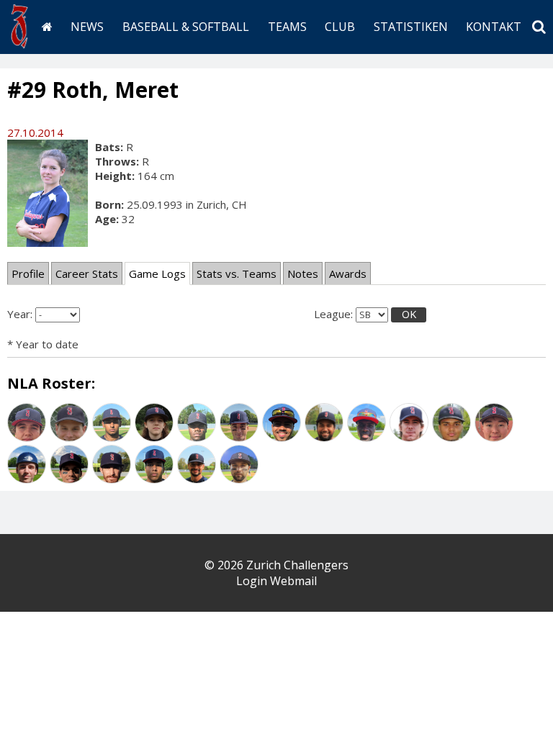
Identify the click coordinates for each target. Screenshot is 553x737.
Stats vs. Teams (236, 273)
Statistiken (411, 27)
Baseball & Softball (185, 27)
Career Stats (86, 273)
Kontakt (493, 27)
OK (409, 314)
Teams (287, 27)
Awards (348, 273)
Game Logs (157, 273)
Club (340, 27)
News (87, 27)
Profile (28, 273)
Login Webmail (276, 581)
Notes (302, 273)
